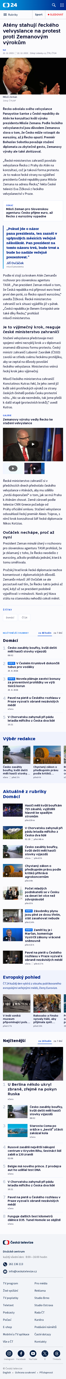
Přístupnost (46, 1372)
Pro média (40, 1283)
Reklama (40, 1290)
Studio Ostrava (43, 1305)
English (7, 1372)
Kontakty (40, 1341)
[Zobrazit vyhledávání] (54, 5)
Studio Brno (41, 1298)
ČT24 (24, 617)
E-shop (7, 1327)
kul (4, 49)
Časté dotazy (42, 1334)
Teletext (8, 1305)
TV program (10, 1283)
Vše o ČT (8, 1341)
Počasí (7, 1319)
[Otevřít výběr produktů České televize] (62, 5)
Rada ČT (39, 1312)
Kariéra (39, 1319)
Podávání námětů (45, 1327)
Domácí (10, 617)
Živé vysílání (10, 1290)
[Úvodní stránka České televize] (18, 1242)
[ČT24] (10, 5)
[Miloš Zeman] (33, 76)
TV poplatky (10, 1298)
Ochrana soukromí (25, 1372)
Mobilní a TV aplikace (16, 1334)
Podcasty (8, 1312)
